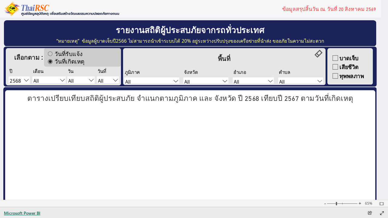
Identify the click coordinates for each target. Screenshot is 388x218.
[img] (62, 9)
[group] (329, 9)
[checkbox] (350, 58)
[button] (190, 97)
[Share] (369, 213)
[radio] (82, 54)
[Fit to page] (380, 203)
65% (368, 203)
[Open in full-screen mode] (382, 213)
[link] (318, 53)
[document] (190, 29)
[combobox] (81, 80)
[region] (190, 97)
